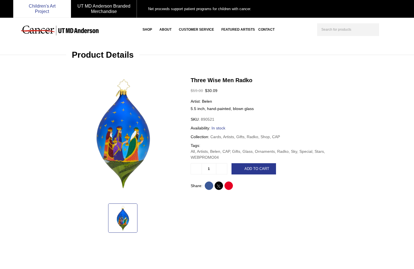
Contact (266, 30)
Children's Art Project (42, 9)
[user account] (388, 29)
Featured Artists (238, 30)
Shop (147, 30)
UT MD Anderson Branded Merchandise (103, 9)
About (165, 30)
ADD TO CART (256, 169)
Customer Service (196, 30)
